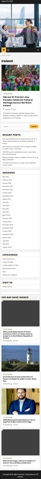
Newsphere (30, 474)
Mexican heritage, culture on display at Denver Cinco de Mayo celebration (19, 462)
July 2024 (5, 241)
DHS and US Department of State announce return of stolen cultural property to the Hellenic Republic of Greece (19, 141)
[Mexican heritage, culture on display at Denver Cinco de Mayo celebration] (20, 442)
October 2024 (6, 231)
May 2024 (5, 244)
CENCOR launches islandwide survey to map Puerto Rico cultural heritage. (19, 421)
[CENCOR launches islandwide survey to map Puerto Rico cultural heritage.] (20, 401)
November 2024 (7, 228)
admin (14, 109)
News (4, 272)
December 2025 (7, 186)
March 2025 (6, 215)
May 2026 (5, 177)
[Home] (4, 50)
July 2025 (5, 202)
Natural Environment (9, 268)
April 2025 (5, 212)
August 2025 (6, 199)
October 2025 (6, 193)
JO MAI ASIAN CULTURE (10, 265)
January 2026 (6, 183)
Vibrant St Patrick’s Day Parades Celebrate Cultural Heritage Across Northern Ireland (18, 101)
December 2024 (7, 225)
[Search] (38, 50)
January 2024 (6, 247)
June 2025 (5, 205)
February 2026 (7, 180)
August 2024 (6, 237)
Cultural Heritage (7, 93)
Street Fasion (7, 287)
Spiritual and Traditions (9, 275)
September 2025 (7, 196)
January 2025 (6, 222)
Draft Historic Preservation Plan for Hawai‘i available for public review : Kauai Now (20, 379)
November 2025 (7, 189)
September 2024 (7, 234)
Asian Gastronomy (8, 259)
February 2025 (7, 218)
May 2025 (5, 209)
